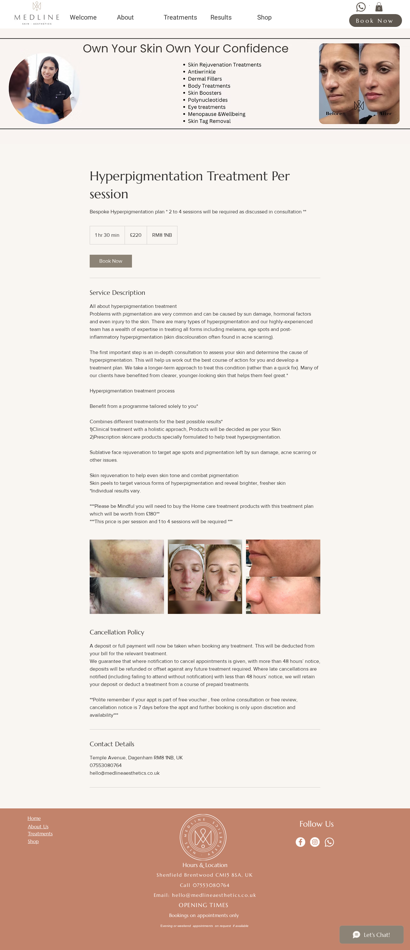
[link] (111, 261)
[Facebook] (300, 842)
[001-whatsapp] (329, 842)
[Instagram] (315, 842)
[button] (379, 7)
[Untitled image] (127, 577)
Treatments (40, 833)
